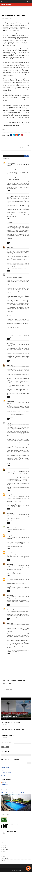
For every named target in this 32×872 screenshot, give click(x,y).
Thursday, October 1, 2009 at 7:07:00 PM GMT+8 (19, 596)
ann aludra (9, 275)
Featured (3, 845)
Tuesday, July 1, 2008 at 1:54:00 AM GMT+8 (20, 274)
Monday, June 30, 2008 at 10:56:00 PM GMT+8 (20, 248)
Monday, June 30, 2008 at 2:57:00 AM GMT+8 (20, 164)
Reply (8, 190)
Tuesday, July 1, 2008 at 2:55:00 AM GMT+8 (20, 366)
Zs (7, 579)
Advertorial (3, 843)
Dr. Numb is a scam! (12, 824)
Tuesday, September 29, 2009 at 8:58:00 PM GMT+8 (19, 579)
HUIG (8, 527)
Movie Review (4, 851)
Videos (3, 860)
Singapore (3, 856)
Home (3, 11)
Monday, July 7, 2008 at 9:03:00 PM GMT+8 (20, 565)
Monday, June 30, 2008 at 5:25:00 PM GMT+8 (20, 223)
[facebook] (27, 1)
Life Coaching (4, 849)
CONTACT (3, 775)
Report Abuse (5, 767)
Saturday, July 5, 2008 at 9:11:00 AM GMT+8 (20, 527)
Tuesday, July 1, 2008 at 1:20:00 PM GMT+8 (20, 402)
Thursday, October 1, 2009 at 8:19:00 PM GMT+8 (19, 609)
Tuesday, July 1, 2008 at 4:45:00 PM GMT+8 (20, 471)
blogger (26, 155)
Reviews (3, 854)
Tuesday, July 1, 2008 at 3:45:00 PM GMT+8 (20, 424)
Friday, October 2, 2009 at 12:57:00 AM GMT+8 (20, 624)
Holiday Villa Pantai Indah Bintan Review (13, 793)
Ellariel (4, 782)
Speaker (3, 773)
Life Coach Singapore (6, 772)
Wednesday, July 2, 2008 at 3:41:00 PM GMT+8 (20, 496)
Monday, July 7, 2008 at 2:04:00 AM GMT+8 (20, 537)
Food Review (4, 847)
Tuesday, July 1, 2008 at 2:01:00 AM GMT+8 (20, 344)
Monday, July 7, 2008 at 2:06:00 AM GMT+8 (20, 554)
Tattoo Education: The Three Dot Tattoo (18, 818)
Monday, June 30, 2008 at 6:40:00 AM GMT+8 (20, 196)
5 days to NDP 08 (11, 831)
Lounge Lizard (10, 401)
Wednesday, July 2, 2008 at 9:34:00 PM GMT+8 (20, 514)
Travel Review (4, 858)
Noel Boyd (9, 247)
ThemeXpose (18, 870)
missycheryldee (11, 163)
